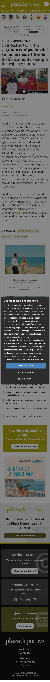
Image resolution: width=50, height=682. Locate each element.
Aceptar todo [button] (26, 366)
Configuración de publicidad (15, 353)
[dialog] (25, 340)
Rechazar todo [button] (26, 372)
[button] (25, 378)
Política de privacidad (34, 359)
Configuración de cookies (14, 359)
